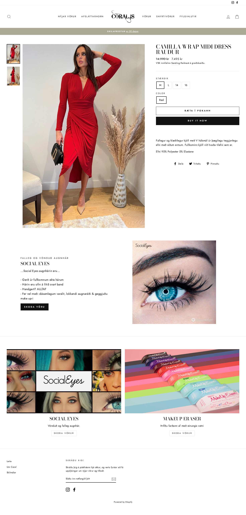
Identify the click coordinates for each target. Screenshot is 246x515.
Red (161, 100)
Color (160, 93)
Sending (175, 63)
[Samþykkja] (114, 479)
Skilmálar (11, 472)
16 (186, 85)
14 (176, 85)
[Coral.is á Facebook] (74, 490)
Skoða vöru (34, 306)
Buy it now (198, 120)
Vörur (146, 16)
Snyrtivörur (165, 16)
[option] (123, 31)
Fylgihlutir (188, 16)
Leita (9, 461)
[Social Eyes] (64, 381)
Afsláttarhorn (92, 16)
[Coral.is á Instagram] (68, 490)
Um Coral (11, 467)
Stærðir (162, 78)
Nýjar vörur (67, 16)
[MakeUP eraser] (182, 381)
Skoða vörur (64, 433)
